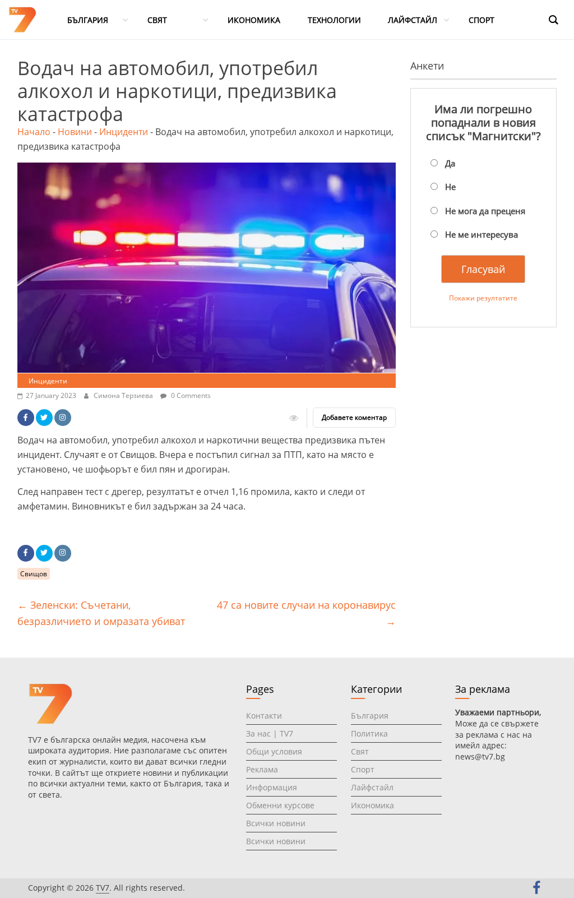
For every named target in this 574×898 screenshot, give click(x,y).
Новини (75, 132)
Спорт (362, 769)
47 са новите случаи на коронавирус (306, 613)
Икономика (372, 805)
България (369, 715)
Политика (369, 733)
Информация (271, 787)
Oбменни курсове (280, 805)
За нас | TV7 (269, 733)
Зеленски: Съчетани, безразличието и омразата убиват (101, 613)
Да (450, 163)
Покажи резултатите (483, 298)
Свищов (33, 573)
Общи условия (274, 751)
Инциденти (123, 132)
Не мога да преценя (485, 210)
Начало (33, 132)
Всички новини (275, 823)
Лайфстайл (372, 787)
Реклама (262, 769)
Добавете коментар (354, 417)
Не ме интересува (481, 234)
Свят (360, 751)
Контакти (264, 715)
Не (450, 186)
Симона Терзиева (124, 395)
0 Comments (190, 395)
